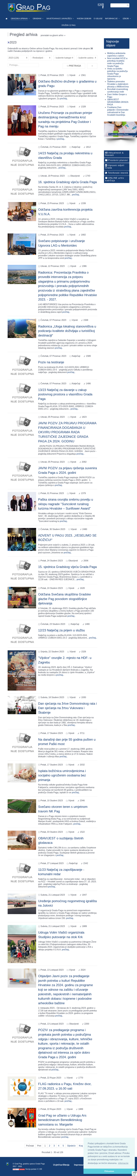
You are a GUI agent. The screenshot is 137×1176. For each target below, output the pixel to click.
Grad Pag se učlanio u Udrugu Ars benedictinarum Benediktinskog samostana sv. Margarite (62, 1120)
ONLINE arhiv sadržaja (114, 179)
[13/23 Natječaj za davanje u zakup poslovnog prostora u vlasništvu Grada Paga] (22, 393)
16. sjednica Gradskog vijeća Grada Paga (67, 182)
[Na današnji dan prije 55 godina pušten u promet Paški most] (22, 743)
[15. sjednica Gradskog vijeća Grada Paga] (22, 570)
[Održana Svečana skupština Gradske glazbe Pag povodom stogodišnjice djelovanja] (22, 597)
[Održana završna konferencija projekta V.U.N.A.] (22, 211)
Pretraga (74, 66)
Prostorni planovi (118, 160)
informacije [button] (123, 1163)
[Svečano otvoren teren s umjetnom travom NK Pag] (22, 806)
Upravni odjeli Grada (114, 166)
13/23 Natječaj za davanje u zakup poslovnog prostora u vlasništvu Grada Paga (65, 394)
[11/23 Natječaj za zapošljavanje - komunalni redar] (22, 873)
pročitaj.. (64, 98)
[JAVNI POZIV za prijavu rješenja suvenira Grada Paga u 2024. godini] (22, 471)
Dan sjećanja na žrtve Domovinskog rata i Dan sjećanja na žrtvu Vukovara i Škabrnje (67, 708)
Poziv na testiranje (51, 362)
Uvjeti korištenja (61, 1165)
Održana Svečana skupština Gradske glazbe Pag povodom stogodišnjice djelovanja (64, 598)
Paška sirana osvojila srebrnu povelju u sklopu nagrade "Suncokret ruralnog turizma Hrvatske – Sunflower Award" (65, 504)
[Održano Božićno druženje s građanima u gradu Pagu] (22, 84)
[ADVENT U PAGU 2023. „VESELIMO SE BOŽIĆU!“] (22, 539)
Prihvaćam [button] (109, 1171)
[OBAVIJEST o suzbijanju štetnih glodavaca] (22, 840)
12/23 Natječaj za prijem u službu (61, 630)
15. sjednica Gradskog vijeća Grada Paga (67, 567)
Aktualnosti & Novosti (114, 154)
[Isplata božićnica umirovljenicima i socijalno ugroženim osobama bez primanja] (22, 773)
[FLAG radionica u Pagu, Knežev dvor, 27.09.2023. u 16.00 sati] (22, 1088)
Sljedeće (71, 1146)
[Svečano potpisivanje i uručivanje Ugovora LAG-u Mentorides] (22, 244)
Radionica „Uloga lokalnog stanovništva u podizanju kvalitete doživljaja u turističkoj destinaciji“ (67, 331)
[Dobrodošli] (7, 18)
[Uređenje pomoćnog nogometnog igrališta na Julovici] (22, 904)
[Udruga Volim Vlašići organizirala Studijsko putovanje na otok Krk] (22, 944)
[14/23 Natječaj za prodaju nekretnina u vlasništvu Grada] (22, 156)
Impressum (79, 1165)
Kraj (81, 1146)
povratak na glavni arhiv (52, 35)
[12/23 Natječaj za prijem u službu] (22, 633)
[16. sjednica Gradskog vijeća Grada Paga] (22, 185)
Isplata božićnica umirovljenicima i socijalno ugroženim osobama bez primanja (62, 775)
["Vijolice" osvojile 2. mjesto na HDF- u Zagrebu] (22, 670)
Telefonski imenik (117, 173)
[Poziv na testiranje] (22, 366)
